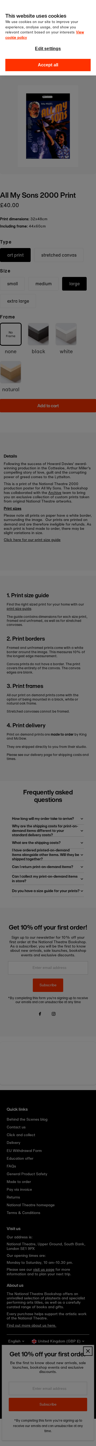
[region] (48, 37)
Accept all (48, 65)
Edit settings (48, 48)
